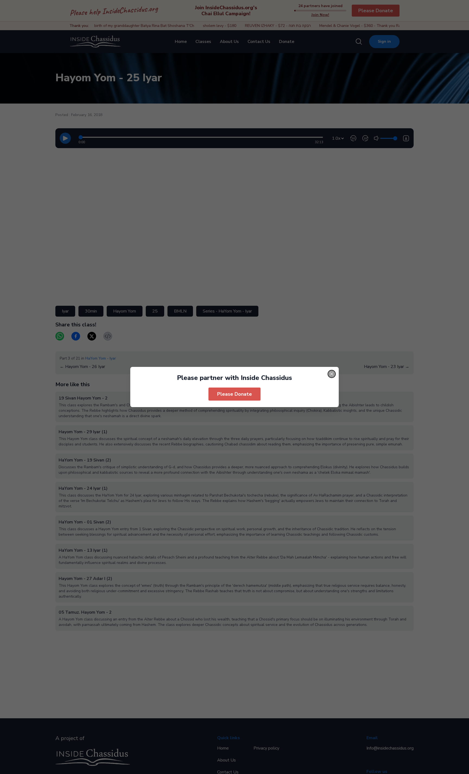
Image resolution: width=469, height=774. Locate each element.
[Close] (331, 374)
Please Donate (234, 394)
